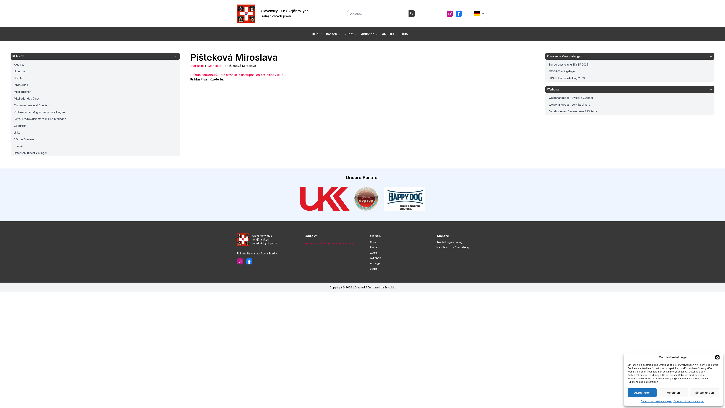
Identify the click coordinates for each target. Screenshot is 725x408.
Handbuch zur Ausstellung (453, 247)
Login (403, 34)
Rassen (331, 34)
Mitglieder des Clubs (27, 98)
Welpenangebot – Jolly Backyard (569, 104)
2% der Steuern (24, 139)
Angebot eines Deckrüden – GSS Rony (573, 111)
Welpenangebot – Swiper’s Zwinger (571, 97)
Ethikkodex (21, 85)
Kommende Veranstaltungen (564, 56)
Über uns (19, 71)
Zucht (349, 34)
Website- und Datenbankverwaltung (328, 243)
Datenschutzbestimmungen (656, 401)
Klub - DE (18, 56)
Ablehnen (673, 392)
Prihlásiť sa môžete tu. (207, 79)
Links (17, 132)
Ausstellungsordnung (450, 242)
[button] (717, 357)
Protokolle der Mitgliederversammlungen (39, 112)
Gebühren (20, 125)
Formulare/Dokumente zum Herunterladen (40, 119)
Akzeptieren (642, 392)
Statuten (19, 78)
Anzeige (388, 34)
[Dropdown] (479, 13)
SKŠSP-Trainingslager (562, 71)
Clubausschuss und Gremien (31, 105)
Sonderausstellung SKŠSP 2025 (568, 64)
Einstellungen (704, 392)
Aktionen (367, 34)
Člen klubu (215, 66)
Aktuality (19, 64)
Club (315, 34)
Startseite (197, 66)
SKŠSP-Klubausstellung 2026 (567, 78)
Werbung (553, 89)
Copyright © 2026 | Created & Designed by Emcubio (362, 287)
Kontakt (18, 146)
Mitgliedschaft (22, 91)
